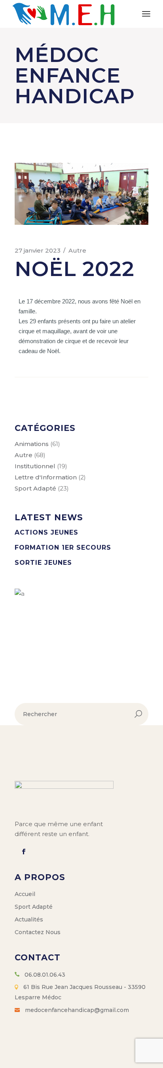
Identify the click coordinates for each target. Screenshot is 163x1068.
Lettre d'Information (46, 477)
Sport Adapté (35, 488)
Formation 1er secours (63, 547)
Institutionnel (35, 466)
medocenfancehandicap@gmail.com (77, 1010)
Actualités (29, 919)
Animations (32, 444)
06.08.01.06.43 (45, 974)
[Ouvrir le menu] (146, 14)
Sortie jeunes (43, 562)
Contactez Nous (38, 932)
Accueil (25, 894)
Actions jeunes (46, 532)
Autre (77, 250)
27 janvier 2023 (38, 250)
